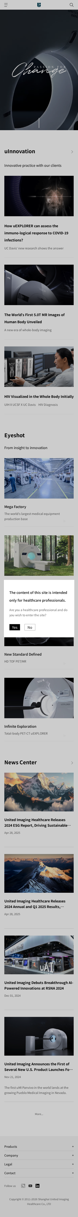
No (30, 627)
